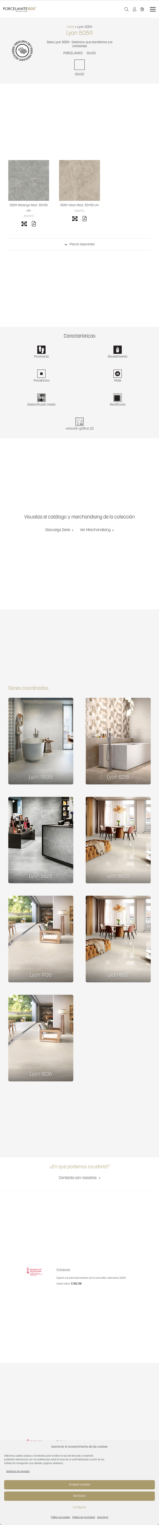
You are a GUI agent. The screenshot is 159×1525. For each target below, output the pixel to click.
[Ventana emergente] (136, 9)
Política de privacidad (83, 1517)
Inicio (70, 27)
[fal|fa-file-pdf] (34, 224)
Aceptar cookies (79, 1484)
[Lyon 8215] (118, 741)
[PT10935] (79, 180)
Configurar (79, 1507)
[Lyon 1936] (40, 939)
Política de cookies (60, 1517)
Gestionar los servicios (18, 1471)
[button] (126, 9)
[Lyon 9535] (40, 741)
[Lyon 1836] (40, 1038)
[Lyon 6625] (40, 840)
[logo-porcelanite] (19, 9)
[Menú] (152, 9)
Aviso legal (102, 1517)
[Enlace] (143, 9)
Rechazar (79, 1496)
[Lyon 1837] (118, 939)
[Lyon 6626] (118, 840)
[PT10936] (28, 180)
